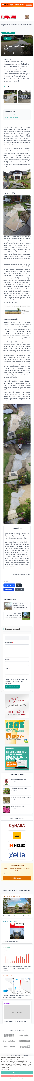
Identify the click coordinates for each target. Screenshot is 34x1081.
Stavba (25, 1055)
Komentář (9, 643)
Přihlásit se (17, 878)
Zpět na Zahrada (9, 33)
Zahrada (13, 24)
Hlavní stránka (5, 24)
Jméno (7, 660)
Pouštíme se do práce (13, 117)
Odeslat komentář (12, 687)
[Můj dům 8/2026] (27, 17)
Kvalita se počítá (11, 115)
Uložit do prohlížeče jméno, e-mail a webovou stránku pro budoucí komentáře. (17, 681)
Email (7, 668)
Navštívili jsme (16, 1055)
